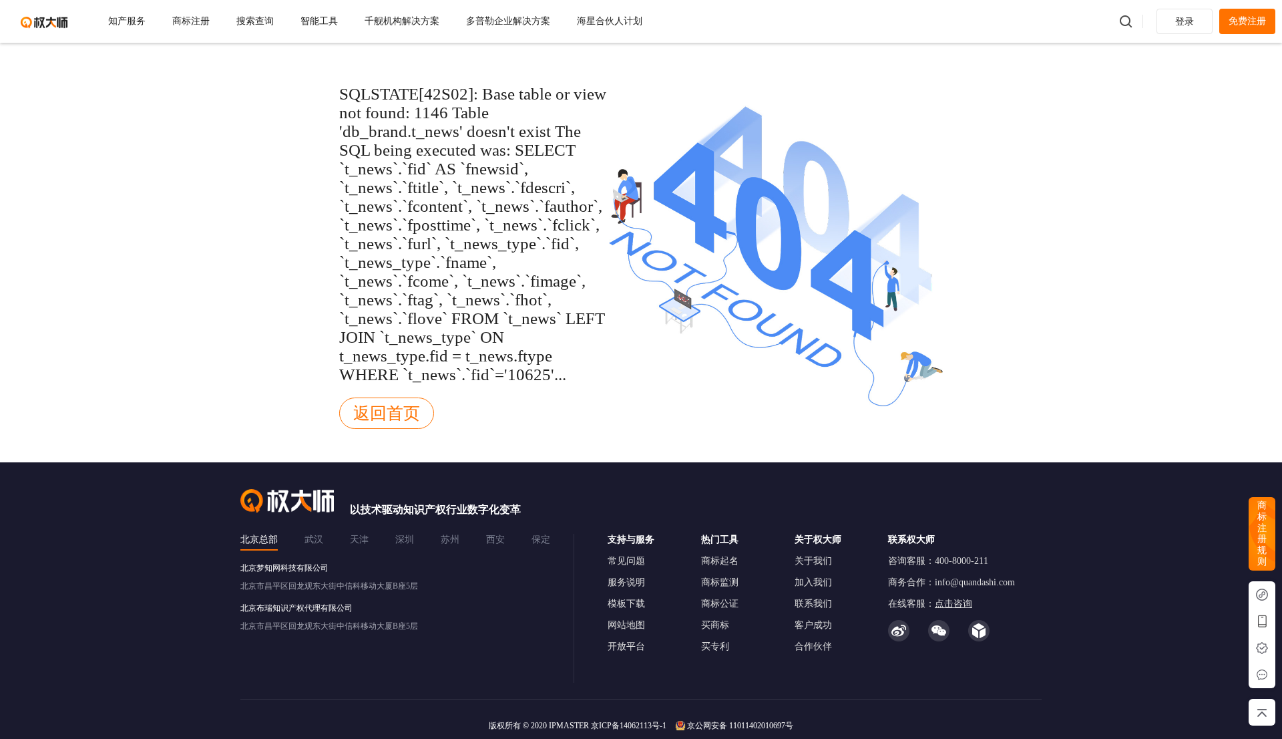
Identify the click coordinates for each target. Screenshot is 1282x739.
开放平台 (626, 646)
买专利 (715, 646)
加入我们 (813, 582)
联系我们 (813, 604)
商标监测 (719, 582)
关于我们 (813, 561)
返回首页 (386, 413)
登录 (1184, 22)
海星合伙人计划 (609, 21)
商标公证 (719, 604)
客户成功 (813, 625)
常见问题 (626, 561)
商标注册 (191, 21)
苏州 (450, 540)
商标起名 (719, 561)
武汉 (313, 540)
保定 (540, 540)
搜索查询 (255, 21)
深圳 (404, 540)
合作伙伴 (813, 646)
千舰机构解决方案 (402, 21)
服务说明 (626, 582)
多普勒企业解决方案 (508, 21)
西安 (495, 540)
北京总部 (259, 540)
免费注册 (1247, 21)
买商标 (715, 625)
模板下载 (626, 604)
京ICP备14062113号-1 (628, 725)
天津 (359, 540)
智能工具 (319, 21)
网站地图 (626, 625)
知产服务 (127, 21)
